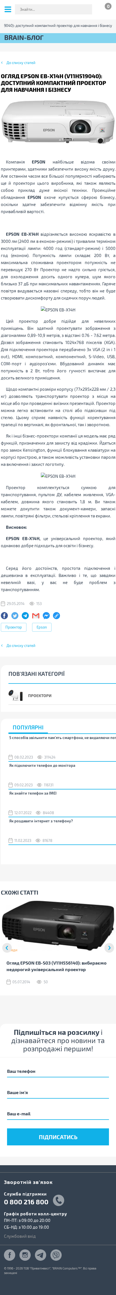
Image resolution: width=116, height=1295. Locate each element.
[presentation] (7, 948)
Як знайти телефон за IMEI (33, 793)
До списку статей (20, 62)
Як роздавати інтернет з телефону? (41, 821)
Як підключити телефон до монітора (42, 765)
